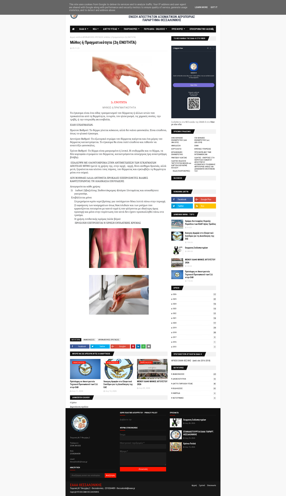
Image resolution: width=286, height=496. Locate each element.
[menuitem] (73, 29)
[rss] (205, 206)
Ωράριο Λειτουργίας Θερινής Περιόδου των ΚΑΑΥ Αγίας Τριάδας (200, 222)
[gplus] (205, 199)
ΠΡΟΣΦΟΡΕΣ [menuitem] (177, 29)
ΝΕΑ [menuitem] (95, 29)
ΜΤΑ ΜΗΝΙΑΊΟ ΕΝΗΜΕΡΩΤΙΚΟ (177, 153)
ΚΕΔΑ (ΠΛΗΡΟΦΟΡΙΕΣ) (181, 171)
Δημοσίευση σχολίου (79, 407)
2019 (194, 327)
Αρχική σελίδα (75, 37)
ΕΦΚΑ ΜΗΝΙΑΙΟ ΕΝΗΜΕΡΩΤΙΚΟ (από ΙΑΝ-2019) (179, 140)
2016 (194, 342)
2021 (194, 318)
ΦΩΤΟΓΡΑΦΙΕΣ (194, 398)
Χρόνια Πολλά (189, 443)
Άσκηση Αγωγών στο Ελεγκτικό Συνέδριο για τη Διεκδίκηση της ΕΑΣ (118, 384)
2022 (194, 313)
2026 (194, 294)
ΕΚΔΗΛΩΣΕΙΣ (194, 388)
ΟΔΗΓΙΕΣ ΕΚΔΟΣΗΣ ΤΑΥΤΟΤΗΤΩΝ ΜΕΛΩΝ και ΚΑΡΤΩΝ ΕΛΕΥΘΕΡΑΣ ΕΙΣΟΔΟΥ (181, 164)
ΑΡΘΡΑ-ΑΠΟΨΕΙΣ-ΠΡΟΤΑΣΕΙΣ (93, 37)
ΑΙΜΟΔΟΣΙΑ (175, 145)
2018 (194, 332)
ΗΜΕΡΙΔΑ (194, 393)
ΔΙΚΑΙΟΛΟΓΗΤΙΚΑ (194, 379)
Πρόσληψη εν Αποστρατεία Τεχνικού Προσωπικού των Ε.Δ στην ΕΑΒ (84, 384)
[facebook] (182, 199)
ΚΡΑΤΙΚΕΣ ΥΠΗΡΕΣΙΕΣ (202, 149)
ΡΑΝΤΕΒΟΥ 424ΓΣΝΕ (179, 158)
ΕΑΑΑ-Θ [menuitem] (82, 29)
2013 (194, 347)
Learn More (201, 7)
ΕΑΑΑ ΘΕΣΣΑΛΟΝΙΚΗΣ (86, 485)
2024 (194, 304)
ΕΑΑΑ (196, 145)
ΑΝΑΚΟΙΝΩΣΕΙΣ (89, 340)
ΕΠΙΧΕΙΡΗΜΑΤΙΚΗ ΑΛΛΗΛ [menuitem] (201, 29)
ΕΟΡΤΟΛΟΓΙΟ (176, 149)
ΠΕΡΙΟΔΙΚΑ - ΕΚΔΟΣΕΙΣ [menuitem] (154, 29)
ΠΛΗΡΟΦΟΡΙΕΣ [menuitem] (130, 29)
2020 (194, 323)
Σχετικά (202, 485)
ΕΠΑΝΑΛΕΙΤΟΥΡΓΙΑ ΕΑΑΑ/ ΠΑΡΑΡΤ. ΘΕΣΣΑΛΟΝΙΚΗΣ (198, 433)
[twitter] (182, 206)
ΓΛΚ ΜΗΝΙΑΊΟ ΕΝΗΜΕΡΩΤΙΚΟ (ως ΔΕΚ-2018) (202, 140)
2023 (194, 308)
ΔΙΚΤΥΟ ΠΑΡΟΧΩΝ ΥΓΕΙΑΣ (194, 384)
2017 (194, 337)
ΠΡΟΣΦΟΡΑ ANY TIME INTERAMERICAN (202, 153)
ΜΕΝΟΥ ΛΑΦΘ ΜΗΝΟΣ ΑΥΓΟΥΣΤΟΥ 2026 (200, 261)
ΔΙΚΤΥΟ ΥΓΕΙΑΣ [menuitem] (110, 29)
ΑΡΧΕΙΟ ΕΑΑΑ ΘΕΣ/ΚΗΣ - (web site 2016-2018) (190, 360)
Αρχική (194, 485)
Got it (214, 7)
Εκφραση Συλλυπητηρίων (196, 248)
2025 (194, 299)
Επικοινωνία (211, 485)
